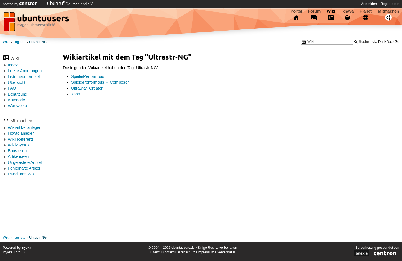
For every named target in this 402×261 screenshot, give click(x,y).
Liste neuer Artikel (24, 77)
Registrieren (389, 4)
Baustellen (17, 151)
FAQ (12, 88)
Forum (314, 11)
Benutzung (17, 94)
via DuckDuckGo (385, 42)
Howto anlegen (21, 133)
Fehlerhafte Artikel (24, 168)
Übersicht (16, 82)
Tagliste (19, 42)
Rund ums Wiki (21, 174)
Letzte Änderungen (25, 71)
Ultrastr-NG (38, 42)
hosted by (11, 4)
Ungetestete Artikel (25, 162)
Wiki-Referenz (20, 139)
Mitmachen (388, 11)
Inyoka (26, 248)
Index (13, 65)
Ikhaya (347, 11)
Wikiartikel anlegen (24, 127)
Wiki (331, 11)
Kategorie (16, 100)
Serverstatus (226, 252)
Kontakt (168, 252)
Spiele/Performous (87, 76)
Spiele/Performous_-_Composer (100, 82)
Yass (75, 94)
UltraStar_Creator (87, 88)
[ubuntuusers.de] (37, 23)
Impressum (206, 252)
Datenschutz (185, 252)
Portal (296, 11)
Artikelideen (18, 156)
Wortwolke (17, 105)
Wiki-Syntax (19, 145)
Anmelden (369, 4)
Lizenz (155, 252)
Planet (366, 11)
